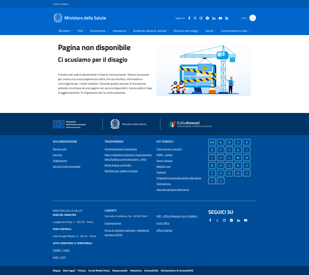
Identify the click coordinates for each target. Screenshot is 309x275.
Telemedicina (163, 184)
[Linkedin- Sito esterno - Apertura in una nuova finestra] (238, 220)
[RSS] (225, 18)
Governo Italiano (61, 4)
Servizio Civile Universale (66, 166)
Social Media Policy (99, 270)
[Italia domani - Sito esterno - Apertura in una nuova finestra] (192, 124)
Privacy (82, 270)
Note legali (69, 270)
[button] (252, 18)
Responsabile (119, 270)
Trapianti (161, 172)
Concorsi (57, 155)
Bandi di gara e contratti (118, 165)
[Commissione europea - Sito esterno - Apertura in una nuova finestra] (69, 124)
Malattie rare (163, 166)
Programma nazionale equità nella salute (178, 178)
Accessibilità (151, 270)
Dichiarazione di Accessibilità (177, 270)
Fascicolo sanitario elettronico (172, 189)
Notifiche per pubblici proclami (121, 171)
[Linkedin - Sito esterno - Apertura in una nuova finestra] (212, 18)
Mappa (57, 270)
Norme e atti (60, 149)
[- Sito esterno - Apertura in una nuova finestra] (246, 220)
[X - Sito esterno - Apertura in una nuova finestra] (195, 18)
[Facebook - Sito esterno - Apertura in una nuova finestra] (188, 18)
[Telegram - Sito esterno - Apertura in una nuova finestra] (231, 220)
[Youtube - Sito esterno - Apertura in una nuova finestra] (219, 18)
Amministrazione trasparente (121, 149)
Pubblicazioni (60, 161)
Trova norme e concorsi (169, 149)
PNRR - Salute (164, 155)
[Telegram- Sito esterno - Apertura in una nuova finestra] (206, 18)
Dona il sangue (164, 161)
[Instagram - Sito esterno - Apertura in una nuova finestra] (200, 18)
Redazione (136, 270)
